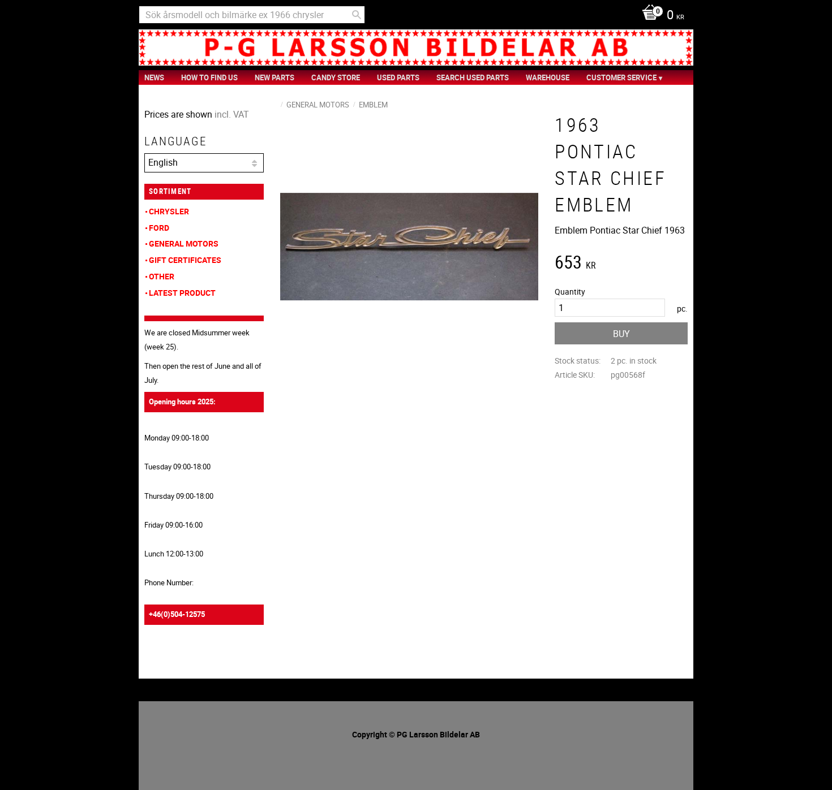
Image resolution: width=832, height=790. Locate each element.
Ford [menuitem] (159, 227)
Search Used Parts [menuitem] (472, 77)
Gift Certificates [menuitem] (185, 259)
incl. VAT (232, 114)
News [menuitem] (154, 77)
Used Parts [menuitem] (398, 77)
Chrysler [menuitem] (169, 211)
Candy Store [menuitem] (335, 77)
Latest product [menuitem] (182, 292)
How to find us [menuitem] (209, 77)
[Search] (356, 14)
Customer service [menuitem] (621, 77)
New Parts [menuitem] (274, 77)
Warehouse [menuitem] (547, 77)
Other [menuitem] (161, 276)
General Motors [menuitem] (183, 243)
